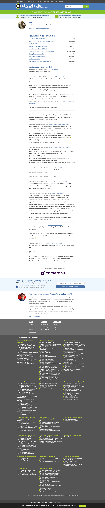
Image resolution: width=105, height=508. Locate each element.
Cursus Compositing (22, 403)
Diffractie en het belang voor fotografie (39, 46)
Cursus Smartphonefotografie (48, 366)
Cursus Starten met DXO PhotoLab (26, 474)
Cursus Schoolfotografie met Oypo (49, 461)
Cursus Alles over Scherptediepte (26, 345)
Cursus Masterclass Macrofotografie (26, 422)
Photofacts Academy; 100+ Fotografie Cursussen (34, 15)
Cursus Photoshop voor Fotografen (26, 386)
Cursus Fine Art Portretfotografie (25, 453)
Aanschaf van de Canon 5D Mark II (38, 49)
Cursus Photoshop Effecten (24, 414)
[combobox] (74, 6)
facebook (51, 502)
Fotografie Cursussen (20, 1)
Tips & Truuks (32, 332)
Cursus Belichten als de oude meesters (51, 441)
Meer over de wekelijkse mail (23, 285)
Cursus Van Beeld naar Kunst (72, 385)
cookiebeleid (72, 505)
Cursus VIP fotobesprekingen (25, 473)
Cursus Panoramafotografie (47, 360)
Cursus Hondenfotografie (71, 420)
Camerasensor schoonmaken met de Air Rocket (42, 51)
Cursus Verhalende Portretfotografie (26, 445)
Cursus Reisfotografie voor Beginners (50, 344)
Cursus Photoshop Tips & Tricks (25, 406)
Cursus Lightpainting (69, 396)
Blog (31, 322)
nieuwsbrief (45, 502)
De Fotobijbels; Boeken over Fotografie (70, 15)
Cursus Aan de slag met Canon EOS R (50, 373)
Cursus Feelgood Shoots (23, 452)
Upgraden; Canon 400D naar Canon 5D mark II (41, 41)
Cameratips (20, 351)
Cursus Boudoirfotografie (23, 439)
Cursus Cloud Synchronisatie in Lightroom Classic (72, 369)
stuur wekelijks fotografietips (70, 287)
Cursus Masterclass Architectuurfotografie (46, 353)
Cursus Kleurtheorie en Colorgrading (27, 388)
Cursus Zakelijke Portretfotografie (26, 451)
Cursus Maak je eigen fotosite (48, 491)
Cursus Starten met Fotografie (25, 344)
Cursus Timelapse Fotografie (48, 369)
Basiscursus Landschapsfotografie (49, 422)
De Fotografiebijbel (45, 329)
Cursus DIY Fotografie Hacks (48, 376)
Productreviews (44, 480)
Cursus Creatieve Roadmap (71, 388)
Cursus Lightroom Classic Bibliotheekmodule (71, 361)
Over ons (57, 322)
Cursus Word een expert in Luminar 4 (50, 388)
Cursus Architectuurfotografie (48, 345)
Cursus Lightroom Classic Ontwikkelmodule (71, 351)
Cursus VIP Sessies (45, 484)
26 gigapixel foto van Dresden (37, 38)
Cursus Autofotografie (22, 458)
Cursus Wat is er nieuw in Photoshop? (27, 413)
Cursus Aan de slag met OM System (50, 378)
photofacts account (36, 502)
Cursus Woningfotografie (23, 460)
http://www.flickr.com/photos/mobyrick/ (39, 28)
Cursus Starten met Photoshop (25, 385)
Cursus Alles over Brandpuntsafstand (27, 359)
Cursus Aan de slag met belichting (26, 347)
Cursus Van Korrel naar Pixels (48, 367)
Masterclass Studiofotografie (48, 437)
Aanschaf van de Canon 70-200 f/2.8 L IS (40, 61)
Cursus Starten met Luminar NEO (49, 383)
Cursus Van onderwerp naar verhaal (74, 386)
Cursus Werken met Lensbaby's (72, 389)
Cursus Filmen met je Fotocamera (73, 458)
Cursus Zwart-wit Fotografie (71, 393)
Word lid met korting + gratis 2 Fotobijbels (43, 11)
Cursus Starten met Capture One (49, 471)
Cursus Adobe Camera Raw (24, 390)
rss (55, 502)
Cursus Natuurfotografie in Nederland (27, 426)
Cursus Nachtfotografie (46, 362)
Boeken (31, 329)
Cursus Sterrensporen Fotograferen (50, 426)
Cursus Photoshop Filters (23, 404)
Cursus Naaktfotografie (23, 449)
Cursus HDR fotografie (46, 359)
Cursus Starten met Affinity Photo (49, 477)
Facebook (20, 287)
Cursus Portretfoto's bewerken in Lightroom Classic (73, 347)
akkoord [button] (82, 505)
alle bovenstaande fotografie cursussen (51, 495)
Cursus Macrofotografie (23, 424)
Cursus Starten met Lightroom (72, 342)
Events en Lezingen (45, 488)
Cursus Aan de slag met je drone (49, 474)
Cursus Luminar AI (45, 386)
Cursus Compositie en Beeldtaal (25, 356)
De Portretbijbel (44, 324)
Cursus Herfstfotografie (23, 423)
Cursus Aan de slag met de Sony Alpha (51, 370)
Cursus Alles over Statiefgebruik (25, 363)
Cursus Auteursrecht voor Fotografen (50, 476)
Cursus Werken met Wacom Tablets (50, 470)
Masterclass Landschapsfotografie (49, 421)
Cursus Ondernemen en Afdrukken (49, 460)
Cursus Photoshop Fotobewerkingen (27, 407)
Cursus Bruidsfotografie (70, 437)
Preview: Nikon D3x (34, 59)
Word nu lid (69, 11)
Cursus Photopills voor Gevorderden (26, 471)
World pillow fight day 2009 (36, 54)
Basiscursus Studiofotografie (48, 439)
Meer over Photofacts (34, 316)
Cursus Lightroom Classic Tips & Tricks (74, 353)
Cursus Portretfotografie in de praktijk (27, 441)
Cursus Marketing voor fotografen (49, 458)
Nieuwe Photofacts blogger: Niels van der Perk (59, 181)
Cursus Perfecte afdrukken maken (49, 473)
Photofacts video (33, 327)
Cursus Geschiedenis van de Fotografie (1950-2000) (24, 361)
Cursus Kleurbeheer (45, 355)
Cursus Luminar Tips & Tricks (48, 385)
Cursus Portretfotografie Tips (24, 437)
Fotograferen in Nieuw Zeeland (37, 56)
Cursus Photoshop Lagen (24, 392)
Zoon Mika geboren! (53, 69)
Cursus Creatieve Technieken (72, 383)
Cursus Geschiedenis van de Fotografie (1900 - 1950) (24, 354)
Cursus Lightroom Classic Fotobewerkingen (71, 356)
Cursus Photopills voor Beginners (26, 470)
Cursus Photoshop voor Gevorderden (27, 389)
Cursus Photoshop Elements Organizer (27, 401)
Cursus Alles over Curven (24, 408)
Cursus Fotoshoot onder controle (25, 444)
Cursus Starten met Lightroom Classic (74, 344)
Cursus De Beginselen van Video (73, 460)
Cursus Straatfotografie (46, 347)
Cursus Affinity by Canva (47, 478)
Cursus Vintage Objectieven (71, 399)
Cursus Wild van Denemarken (25, 430)
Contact (55, 324)
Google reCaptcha (40, 287)
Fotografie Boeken (42, 1)
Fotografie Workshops (31, 1)
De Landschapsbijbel (46, 327)
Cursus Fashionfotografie (47, 442)
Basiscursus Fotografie (23, 358)
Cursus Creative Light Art (71, 397)
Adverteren (55, 329)
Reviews (31, 324)
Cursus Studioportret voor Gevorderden (51, 438)
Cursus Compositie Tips (46, 372)
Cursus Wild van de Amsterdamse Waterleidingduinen (26, 428)
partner (59, 502)
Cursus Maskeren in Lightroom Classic (74, 345)
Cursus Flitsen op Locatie (24, 442)
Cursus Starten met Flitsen (24, 438)
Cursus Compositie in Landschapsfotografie (46, 428)
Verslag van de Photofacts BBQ (55, 167)
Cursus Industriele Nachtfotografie (49, 374)
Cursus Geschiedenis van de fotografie (27, 352)
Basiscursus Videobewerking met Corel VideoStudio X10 (73, 464)
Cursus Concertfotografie (47, 342)
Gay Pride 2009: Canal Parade (37, 43)
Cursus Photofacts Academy (48, 490)
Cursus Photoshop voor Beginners (26, 383)
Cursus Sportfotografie (46, 351)
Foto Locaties (50, 1)
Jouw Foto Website (59, 1)
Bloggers (55, 327)
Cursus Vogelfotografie (70, 419)
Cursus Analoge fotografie (71, 395)
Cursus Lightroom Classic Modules (73, 349)
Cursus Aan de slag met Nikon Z (49, 377)
